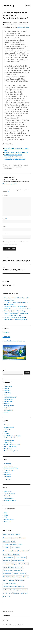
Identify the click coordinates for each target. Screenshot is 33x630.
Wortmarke (24, 593)
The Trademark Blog (10, 446)
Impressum (6, 332)
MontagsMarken (9, 405)
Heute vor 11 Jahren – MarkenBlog (14, 298)
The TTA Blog (8, 449)
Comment (6, 195)
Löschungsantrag (8, 557)
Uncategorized (8, 410)
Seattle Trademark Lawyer (12, 444)
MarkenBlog (8, 6)
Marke (17, 557)
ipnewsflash (7, 491)
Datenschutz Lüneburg (11, 468)
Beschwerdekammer (19, 538)
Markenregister (8, 570)
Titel (4, 580)
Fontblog (7, 472)
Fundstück (7, 390)
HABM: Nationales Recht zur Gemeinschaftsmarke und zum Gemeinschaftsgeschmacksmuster (15, 157)
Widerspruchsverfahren (20, 590)
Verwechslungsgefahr (10, 586)
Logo (9, 554)
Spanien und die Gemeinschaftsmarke (16, 152)
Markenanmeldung (7, 168)
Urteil (6, 412)
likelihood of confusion (11, 438)
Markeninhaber (23, 564)
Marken (23, 557)
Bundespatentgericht (10, 544)
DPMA (20, 544)
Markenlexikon (8, 498)
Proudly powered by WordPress (17, 625)
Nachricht (7, 408)
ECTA (5, 513)
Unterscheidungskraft (10, 583)
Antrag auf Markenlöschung (11, 534)
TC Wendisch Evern (10, 500)
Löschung (16, 554)
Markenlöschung (8, 567)
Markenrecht (19, 567)
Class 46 (6, 425)
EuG (12, 547)
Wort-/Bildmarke (14, 593)
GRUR (6, 515)
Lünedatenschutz (9, 494)
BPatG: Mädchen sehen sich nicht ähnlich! (17, 309)
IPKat (5, 431)
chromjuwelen (8, 466)
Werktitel (21, 586)
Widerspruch (7, 590)
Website (5, 234)
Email (5, 226)
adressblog (7, 463)
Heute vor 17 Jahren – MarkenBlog (14, 306)
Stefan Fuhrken (8, 165)
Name (5, 219)
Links (4, 554)
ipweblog (7, 433)
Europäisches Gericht (9, 551)
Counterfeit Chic (9, 427)
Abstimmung (8, 386)
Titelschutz (11, 580)
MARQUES (7, 521)
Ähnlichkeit (6, 596)
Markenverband (9, 519)
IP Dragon (7, 429)
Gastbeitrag (7, 392)
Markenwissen (8, 399)
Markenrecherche (8, 611)
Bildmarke (6, 541)
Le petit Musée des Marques (12, 436)
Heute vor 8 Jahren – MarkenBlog (14, 311)
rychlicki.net (8, 442)
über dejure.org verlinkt (10, 184)
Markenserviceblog (23, 27)
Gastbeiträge (6, 615)
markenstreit (7, 573)
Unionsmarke (20, 580)
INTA (5, 517)
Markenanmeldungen (10, 564)
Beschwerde (7, 538)
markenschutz (18, 570)
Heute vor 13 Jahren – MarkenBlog (14, 317)
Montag (15, 573)
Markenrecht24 (9, 440)
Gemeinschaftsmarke (17, 166)
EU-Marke (8, 166)
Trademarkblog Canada (11, 451)
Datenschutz (6, 336)
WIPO (5, 593)
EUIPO (17, 547)
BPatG (13, 541)
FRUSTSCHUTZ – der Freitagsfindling (15, 319)
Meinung (7, 403)
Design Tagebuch (9, 470)
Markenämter (8, 401)
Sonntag (26, 577)
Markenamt (6, 560)
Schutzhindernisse (9, 577)
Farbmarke (21, 551)
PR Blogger (7, 476)
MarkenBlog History (10, 397)
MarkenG (7, 496)
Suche (4, 370)
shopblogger (8, 479)
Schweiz (18, 577)
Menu (28, 5)
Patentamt (23, 573)
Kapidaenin (7, 474)
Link (21, 165)
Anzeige (6, 388)
